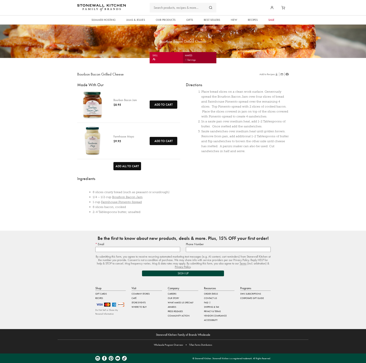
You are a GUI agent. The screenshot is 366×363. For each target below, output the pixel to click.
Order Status (211, 293)
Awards (172, 306)
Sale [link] (271, 20)
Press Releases (175, 311)
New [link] (234, 20)
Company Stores (141, 293)
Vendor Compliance (215, 315)
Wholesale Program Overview (168, 344)
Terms (243, 263)
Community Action (178, 315)
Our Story (173, 298)
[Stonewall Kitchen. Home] (101, 7)
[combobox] (183, 7)
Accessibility (211, 320)
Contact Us (210, 298)
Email (100, 244)
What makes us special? (180, 302)
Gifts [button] (189, 20)
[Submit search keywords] (210, 8)
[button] (272, 7)
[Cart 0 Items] (284, 7)
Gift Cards (101, 293)
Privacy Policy (182, 267)
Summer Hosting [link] (104, 20)
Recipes (99, 298)
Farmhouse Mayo (123, 136)
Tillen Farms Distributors (200, 344)
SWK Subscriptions (250, 293)
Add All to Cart (127, 166)
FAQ (206, 302)
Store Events (139, 302)
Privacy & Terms (212, 311)
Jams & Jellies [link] (135, 20)
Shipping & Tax (211, 306)
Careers (172, 293)
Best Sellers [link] (212, 20)
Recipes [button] (253, 20)
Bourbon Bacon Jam (125, 100)
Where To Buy (139, 306)
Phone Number (195, 244)
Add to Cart (163, 105)
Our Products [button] (166, 20)
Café (134, 298)
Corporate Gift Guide (252, 298)
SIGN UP (183, 273)
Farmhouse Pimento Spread (121, 202)
